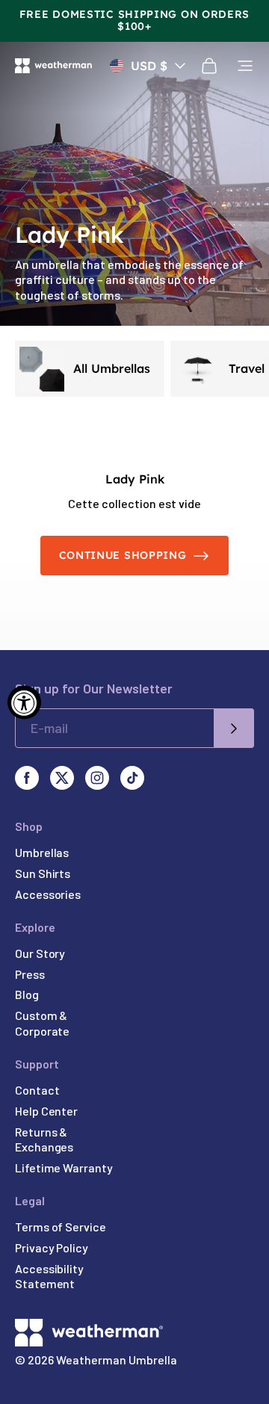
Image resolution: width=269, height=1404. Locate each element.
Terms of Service (60, 1226)
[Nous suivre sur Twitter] (62, 778)
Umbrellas (42, 852)
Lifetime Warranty (64, 1167)
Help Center (46, 1111)
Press (30, 974)
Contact (37, 1090)
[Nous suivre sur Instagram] (97, 778)
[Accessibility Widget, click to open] (24, 702)
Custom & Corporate (42, 1023)
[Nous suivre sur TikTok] (132, 778)
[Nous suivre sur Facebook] (27, 778)
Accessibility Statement (49, 1276)
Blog (27, 994)
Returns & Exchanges (44, 1139)
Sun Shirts (42, 873)
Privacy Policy (51, 1247)
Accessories (48, 894)
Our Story (40, 953)
